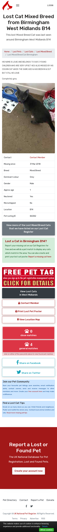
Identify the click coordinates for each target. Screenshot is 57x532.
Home (7, 52)
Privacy (23, 519)
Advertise (34, 519)
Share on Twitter (30, 373)
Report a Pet (37, 500)
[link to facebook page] (26, 506)
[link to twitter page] (31, 506)
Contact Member (37, 157)
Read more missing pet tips (17, 413)
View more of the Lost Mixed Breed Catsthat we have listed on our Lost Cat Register (28, 228)
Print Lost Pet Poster (29, 311)
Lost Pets (17, 52)
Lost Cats (29, 52)
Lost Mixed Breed (44, 52)
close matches (28, 333)
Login (50, 5)
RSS (43, 519)
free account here (35, 391)
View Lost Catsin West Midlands (29, 293)
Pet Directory (10, 500)
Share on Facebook (30, 363)
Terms (15, 519)
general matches (28, 346)
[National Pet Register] (7, 6)
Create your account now (29, 471)
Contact (24, 500)
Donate (50, 500)
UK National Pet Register (25, 513)
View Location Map (29, 319)
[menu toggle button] (17, 5)
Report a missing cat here (39, 257)
